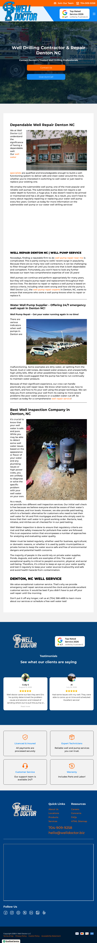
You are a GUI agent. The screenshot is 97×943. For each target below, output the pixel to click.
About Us (53, 809)
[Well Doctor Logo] (24, 809)
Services (52, 821)
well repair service (61, 398)
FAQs (74, 817)
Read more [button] (25, 706)
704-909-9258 (60, 827)
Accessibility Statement (51, 936)
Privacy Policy (21, 936)
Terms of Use (8, 936)
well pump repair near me (69, 258)
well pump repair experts (46, 289)
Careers (75, 809)
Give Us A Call (46, 77)
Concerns (76, 813)
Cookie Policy (34, 936)
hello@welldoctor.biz (66, 832)
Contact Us (46, 67)
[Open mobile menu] (94, 14)
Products (53, 817)
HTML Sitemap (79, 821)
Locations (53, 813)
